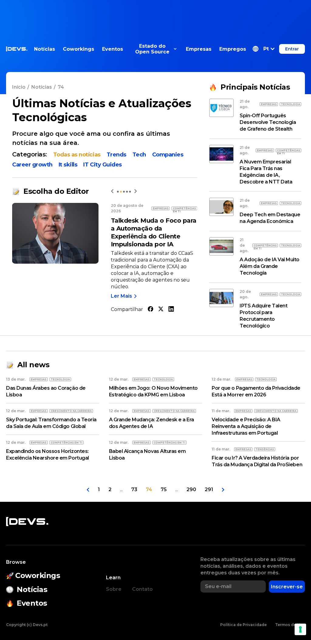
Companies (167, 154)
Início (19, 87)
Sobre (113, 589)
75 (164, 489)
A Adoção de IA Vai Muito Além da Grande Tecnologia (269, 266)
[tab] (118, 192)
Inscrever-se (287, 587)
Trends (116, 154)
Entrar (292, 49)
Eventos (112, 49)
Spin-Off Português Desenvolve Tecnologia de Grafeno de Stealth (268, 122)
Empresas (198, 49)
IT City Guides (102, 164)
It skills (68, 164)
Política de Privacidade (243, 624)
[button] (264, 49)
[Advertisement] (155, 13)
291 (209, 489)
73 (134, 489)
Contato (142, 589)
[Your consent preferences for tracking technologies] (300, 629)
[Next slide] (135, 191)
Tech (139, 154)
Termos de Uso (290, 624)
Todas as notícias (77, 154)
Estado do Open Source (152, 49)
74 (149, 489)
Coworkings (78, 49)
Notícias (44, 49)
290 (191, 489)
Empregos (232, 49)
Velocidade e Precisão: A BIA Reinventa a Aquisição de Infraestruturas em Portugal (246, 426)
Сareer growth (32, 164)
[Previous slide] (112, 191)
